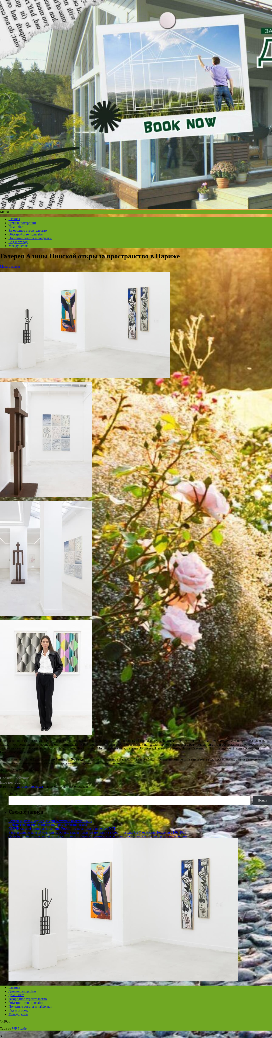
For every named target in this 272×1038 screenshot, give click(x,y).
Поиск (13, 794)
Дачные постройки (22, 223)
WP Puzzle (19, 1028)
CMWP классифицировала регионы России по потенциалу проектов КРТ (62, 828)
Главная (14, 219)
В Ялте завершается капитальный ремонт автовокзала (47, 825)
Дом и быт (16, 226)
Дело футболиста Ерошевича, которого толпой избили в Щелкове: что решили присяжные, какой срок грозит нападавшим (97, 836)
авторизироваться (30, 786)
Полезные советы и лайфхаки (30, 238)
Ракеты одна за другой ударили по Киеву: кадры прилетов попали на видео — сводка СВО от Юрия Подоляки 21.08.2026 (97, 832)
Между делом (18, 246)
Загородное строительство (27, 230)
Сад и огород (18, 242)
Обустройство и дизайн (25, 234)
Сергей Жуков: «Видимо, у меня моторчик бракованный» (50, 821)
